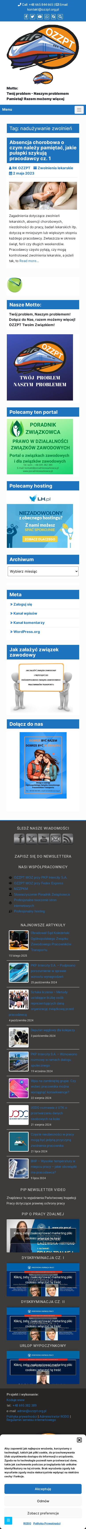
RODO (27, 1523)
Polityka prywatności (22, 1417)
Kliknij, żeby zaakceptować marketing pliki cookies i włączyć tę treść (43, 1235)
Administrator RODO (54, 1417)
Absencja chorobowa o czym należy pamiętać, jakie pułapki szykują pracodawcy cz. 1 (43, 150)
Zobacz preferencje (43, 1513)
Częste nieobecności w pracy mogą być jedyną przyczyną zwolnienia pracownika (52, 1140)
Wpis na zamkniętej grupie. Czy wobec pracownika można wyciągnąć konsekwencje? (53, 1086)
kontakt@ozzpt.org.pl (43, 9)
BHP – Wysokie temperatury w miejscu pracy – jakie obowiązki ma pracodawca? (54, 1166)
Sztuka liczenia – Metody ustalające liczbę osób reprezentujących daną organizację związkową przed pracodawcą (41, 1003)
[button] (79, 1440)
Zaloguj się (22, 604)
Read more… (29, 261)
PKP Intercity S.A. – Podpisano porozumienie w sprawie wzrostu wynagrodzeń (53, 971)
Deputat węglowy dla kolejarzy (53, 1030)
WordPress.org (26, 631)
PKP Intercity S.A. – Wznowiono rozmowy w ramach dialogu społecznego (54, 1059)
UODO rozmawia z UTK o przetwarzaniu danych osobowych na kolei (49, 1113)
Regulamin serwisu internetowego (31, 1420)
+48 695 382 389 (25, 1405)
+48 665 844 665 (41, 5)
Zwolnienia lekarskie (55, 168)
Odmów (43, 1501)
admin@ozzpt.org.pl (31, 1411)
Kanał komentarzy (29, 622)
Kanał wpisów (25, 613)
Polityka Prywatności (46, 1523)
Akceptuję (43, 1489)
